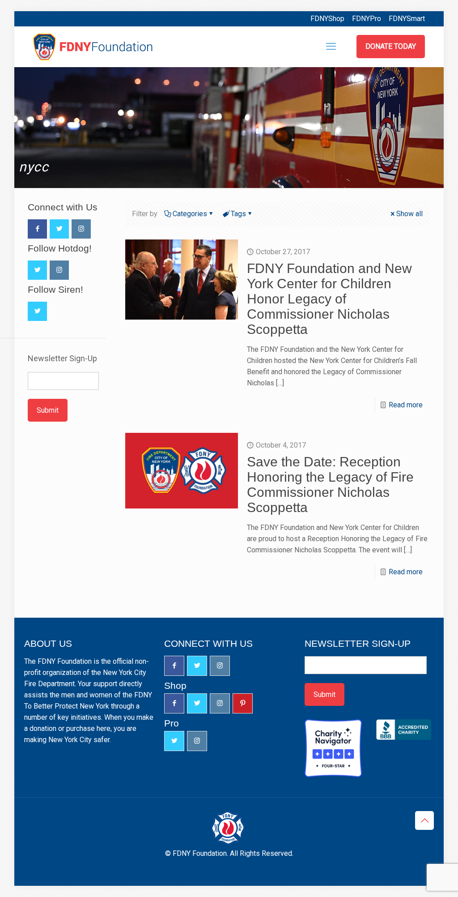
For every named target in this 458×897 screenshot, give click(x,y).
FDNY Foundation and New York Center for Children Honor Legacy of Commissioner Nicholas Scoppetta (329, 299)
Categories (190, 213)
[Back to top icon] (424, 820)
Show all (409, 213)
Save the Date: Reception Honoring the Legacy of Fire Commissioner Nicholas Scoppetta (330, 484)
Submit (48, 410)
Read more (406, 405)
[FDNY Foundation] (94, 46)
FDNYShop (327, 18)
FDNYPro (366, 18)
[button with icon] (37, 229)
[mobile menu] (331, 46)
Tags (238, 213)
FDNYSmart (407, 18)
